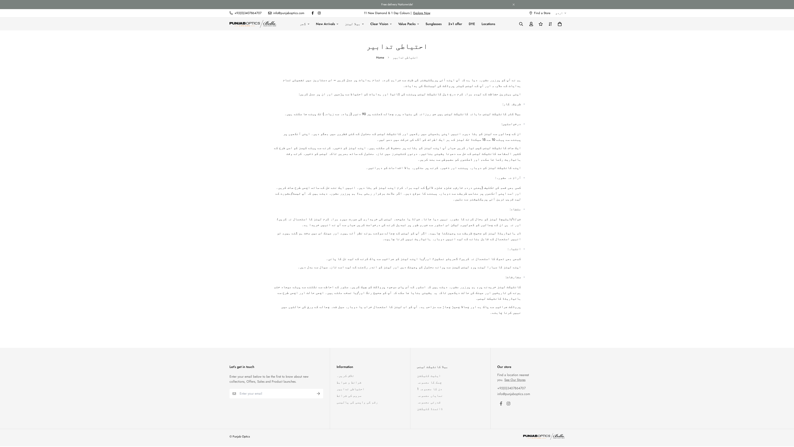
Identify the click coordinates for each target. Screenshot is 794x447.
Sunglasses (434, 24)
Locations (488, 24)
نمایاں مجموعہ (430, 395)
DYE (472, 24)
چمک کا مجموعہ (429, 382)
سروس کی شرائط (349, 395)
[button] (559, 24)
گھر (303, 24)
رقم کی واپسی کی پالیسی (357, 402)
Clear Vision (379, 24)
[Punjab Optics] (253, 24)
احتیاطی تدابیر (351, 389)
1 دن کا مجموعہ (429, 389)
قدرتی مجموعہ (429, 402)
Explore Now (421, 13)
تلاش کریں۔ (345, 375)
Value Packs (407, 24)
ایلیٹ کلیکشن (429, 375)
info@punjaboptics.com (513, 394)
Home (380, 57)
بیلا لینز (352, 24)
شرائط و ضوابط (349, 382)
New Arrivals (325, 24)
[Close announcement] (513, 4)
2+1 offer (455, 24)
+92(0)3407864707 (511, 388)
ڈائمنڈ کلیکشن (430, 408)
